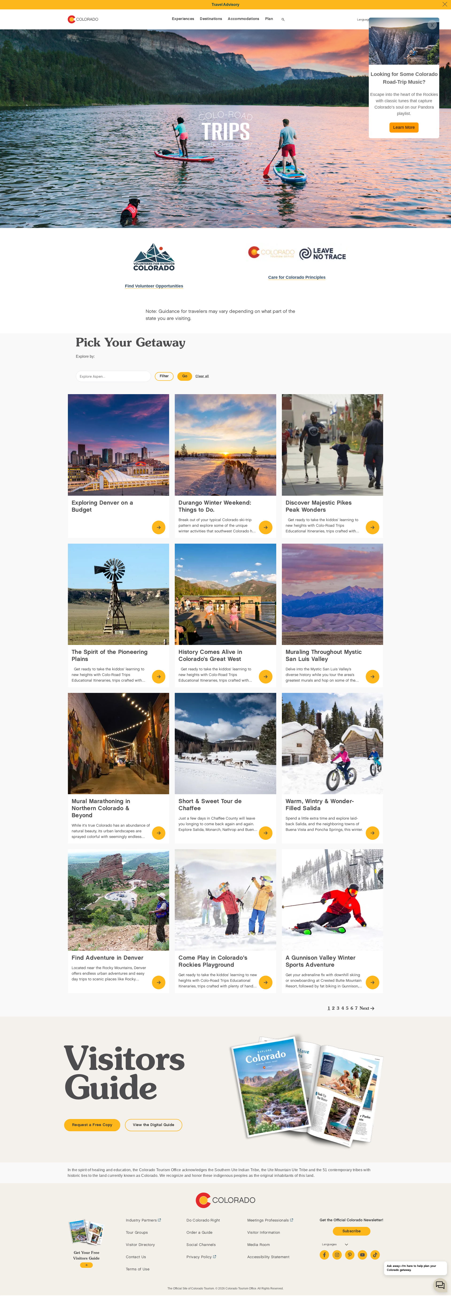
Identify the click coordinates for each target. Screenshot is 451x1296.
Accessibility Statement (268, 1257)
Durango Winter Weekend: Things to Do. (215, 506)
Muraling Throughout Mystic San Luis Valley (324, 655)
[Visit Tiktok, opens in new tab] (375, 1255)
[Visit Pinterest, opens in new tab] (349, 1255)
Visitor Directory (140, 1245)
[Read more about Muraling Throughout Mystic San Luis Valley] (372, 676)
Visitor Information (263, 1232)
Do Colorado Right (203, 1220)
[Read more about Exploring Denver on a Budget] (159, 527)
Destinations (211, 19)
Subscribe (351, 1231)
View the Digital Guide (153, 1125)
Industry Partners (141, 1220)
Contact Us (136, 1257)
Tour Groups (137, 1232)
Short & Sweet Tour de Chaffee (210, 805)
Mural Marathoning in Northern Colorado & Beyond (101, 808)
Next (364, 1008)
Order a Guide (199, 1232)
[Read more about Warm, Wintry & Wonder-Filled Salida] (372, 833)
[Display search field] (283, 19)
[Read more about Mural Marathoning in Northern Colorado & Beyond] (159, 833)
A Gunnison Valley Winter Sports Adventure (321, 961)
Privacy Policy (199, 1257)
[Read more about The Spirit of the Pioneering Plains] (159, 676)
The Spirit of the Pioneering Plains (110, 655)
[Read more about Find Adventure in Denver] (159, 982)
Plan (269, 19)
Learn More (404, 127)
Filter (164, 376)
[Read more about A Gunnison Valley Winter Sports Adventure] (372, 982)
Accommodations (243, 19)
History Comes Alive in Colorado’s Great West (210, 655)
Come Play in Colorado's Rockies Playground (213, 961)
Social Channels (201, 1245)
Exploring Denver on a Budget (102, 506)
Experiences (183, 19)
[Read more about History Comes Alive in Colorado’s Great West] (265, 676)
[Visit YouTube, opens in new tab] (362, 1255)
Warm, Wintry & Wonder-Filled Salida (320, 805)
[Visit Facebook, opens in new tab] (324, 1255)
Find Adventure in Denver (107, 958)
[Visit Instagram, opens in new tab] (337, 1255)
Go (184, 376)
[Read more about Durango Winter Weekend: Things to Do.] (265, 527)
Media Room (258, 1245)
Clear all (202, 376)
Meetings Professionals (268, 1220)
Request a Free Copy (92, 1125)
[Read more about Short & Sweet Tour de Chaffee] (265, 833)
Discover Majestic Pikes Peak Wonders (319, 506)
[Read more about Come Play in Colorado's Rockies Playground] (265, 982)
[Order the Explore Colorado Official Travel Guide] (86, 1265)
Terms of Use (137, 1269)
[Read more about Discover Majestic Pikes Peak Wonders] (372, 527)
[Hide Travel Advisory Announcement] (445, 4)
